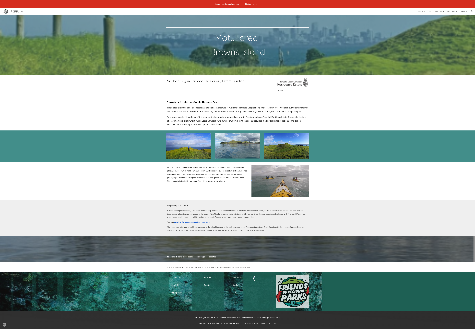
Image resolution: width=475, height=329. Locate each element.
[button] (472, 11)
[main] (237, 44)
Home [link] (420, 11)
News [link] (463, 11)
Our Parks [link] (451, 11)
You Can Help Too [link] (435, 11)
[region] (237, 4)
